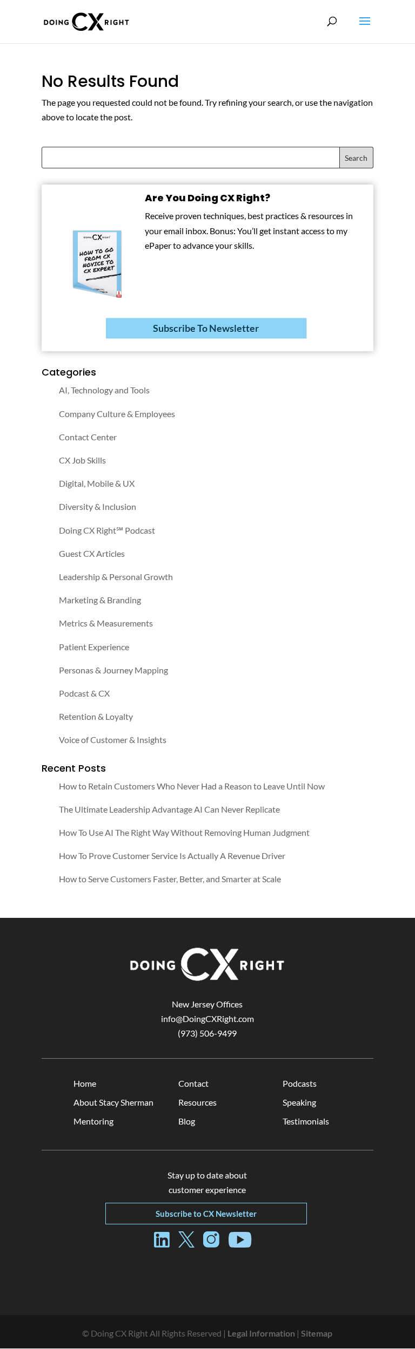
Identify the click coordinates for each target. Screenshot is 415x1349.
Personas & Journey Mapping (113, 670)
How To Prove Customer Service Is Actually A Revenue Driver (172, 855)
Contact (193, 1083)
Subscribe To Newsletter (206, 328)
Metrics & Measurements (106, 623)
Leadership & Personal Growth (116, 576)
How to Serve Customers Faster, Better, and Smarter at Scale (170, 879)
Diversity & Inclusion (97, 506)
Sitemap (316, 1333)
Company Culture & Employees (117, 413)
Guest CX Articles (92, 553)
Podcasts (300, 1083)
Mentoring (93, 1121)
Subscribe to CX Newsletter (206, 1213)
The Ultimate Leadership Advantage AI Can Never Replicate (169, 809)
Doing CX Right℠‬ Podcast (107, 530)
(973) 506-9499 (207, 1033)
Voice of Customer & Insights (112, 739)
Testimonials (306, 1121)
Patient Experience (94, 647)
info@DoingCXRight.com (207, 1018)
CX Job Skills (82, 460)
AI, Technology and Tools (104, 390)
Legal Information (261, 1333)
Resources (197, 1102)
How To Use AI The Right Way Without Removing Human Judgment (184, 832)
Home (84, 1083)
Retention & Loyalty (96, 716)
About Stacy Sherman (113, 1102)
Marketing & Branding (100, 600)
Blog (186, 1121)
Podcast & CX (84, 693)
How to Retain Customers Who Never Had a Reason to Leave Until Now (192, 786)
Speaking (299, 1102)
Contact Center (88, 437)
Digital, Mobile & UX (97, 483)
